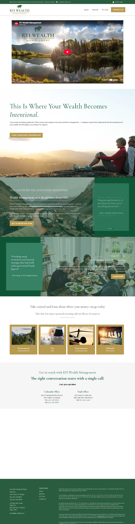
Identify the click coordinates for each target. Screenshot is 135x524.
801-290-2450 (85, 400)
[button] (86, 9)
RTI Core (42, 496)
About (41, 491)
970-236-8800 (51, 2)
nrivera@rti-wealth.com (64, 2)
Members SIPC (101, 516)
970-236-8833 (53, 400)
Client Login (119, 2)
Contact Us (42, 499)
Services (41, 494)
